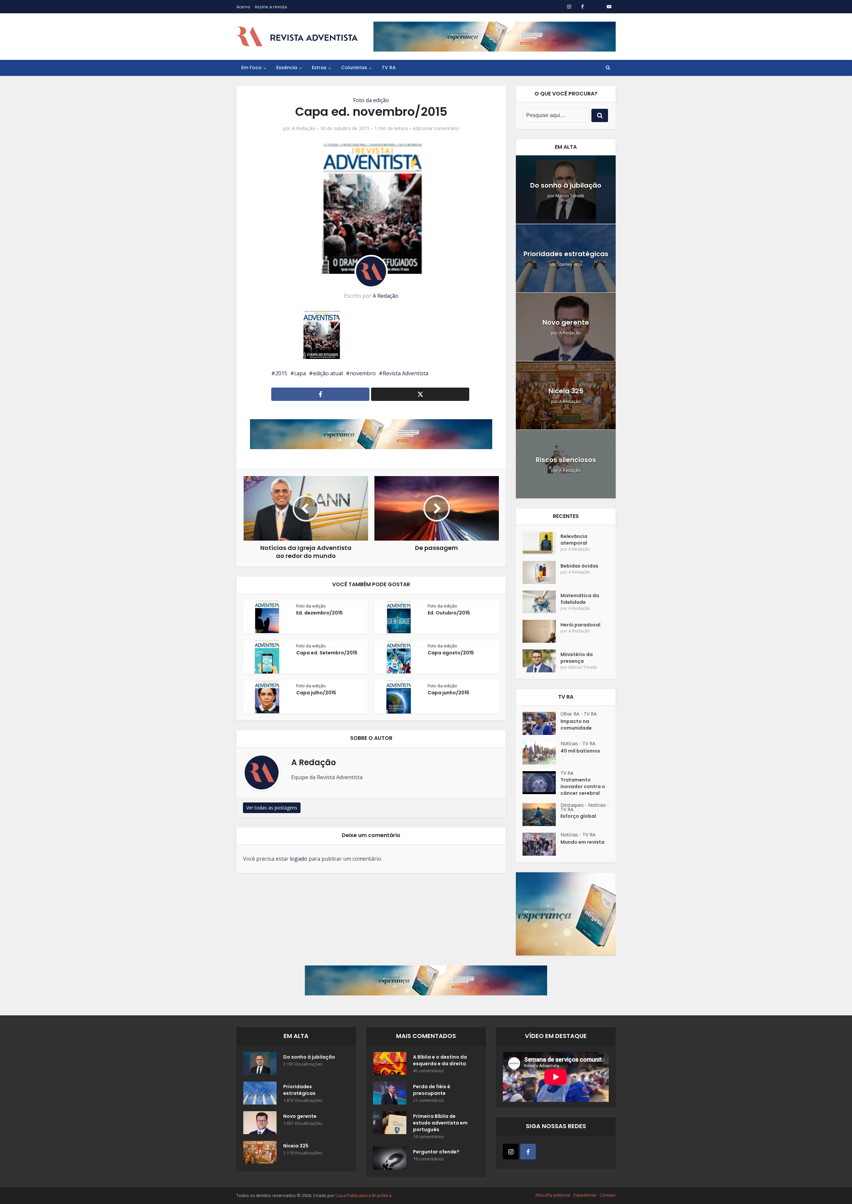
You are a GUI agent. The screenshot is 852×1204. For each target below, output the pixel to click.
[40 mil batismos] (541, 753)
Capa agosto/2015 (451, 652)
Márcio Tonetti (569, 196)
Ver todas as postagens (271, 807)
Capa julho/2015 (316, 692)
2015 (281, 373)
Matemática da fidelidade (579, 598)
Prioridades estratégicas (566, 253)
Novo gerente (565, 322)
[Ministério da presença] (541, 660)
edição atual (328, 373)
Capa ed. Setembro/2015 (326, 652)
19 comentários (428, 1136)
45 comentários (428, 1071)
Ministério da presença (576, 657)
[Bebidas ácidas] (541, 572)
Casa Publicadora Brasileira (363, 1195)
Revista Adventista (405, 373)
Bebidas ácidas (579, 566)
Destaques (572, 805)
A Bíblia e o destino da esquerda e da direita (440, 1060)
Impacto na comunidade (576, 724)
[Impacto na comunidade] (541, 723)
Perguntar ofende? (436, 1151)
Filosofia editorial (552, 1195)
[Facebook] (528, 1151)
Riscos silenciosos (566, 459)
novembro (363, 373)
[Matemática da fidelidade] (541, 602)
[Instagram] (511, 1151)
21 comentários (428, 1100)
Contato (608, 1195)
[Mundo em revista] (541, 844)
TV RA (389, 67)
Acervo (243, 7)
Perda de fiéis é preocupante (431, 1090)
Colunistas (354, 67)
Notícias (569, 743)
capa (300, 373)
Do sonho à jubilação (565, 185)
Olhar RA (569, 714)
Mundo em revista (582, 842)
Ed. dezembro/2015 (319, 612)
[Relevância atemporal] (541, 542)
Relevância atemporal (573, 539)
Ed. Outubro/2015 (449, 612)
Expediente (584, 1195)
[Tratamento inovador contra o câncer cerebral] (541, 782)
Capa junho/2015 (448, 692)
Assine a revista (271, 7)
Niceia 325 (565, 391)
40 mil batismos (580, 751)
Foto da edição (371, 100)
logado (298, 858)
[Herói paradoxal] (541, 631)
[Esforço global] (541, 814)
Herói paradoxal (580, 624)
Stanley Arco (569, 264)
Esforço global (578, 816)
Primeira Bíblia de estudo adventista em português (440, 1123)
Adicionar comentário (436, 128)
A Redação (303, 128)
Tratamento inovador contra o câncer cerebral (582, 786)
